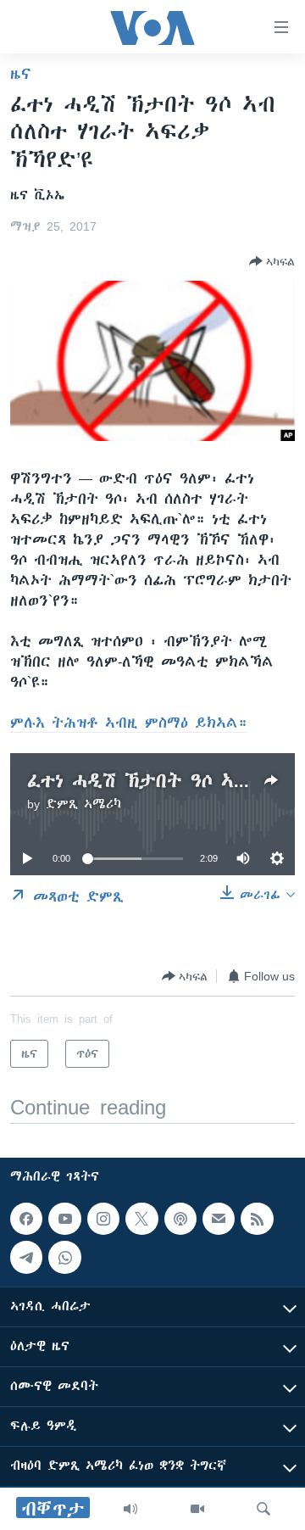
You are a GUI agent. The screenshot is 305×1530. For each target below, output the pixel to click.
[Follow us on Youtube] (64, 1219)
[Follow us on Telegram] (26, 1257)
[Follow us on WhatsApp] (64, 1257)
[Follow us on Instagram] (103, 1219)
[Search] (263, 1509)
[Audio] (130, 1509)
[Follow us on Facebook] (26, 1219)
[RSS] (257, 1219)
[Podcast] (180, 1219)
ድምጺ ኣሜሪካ (83, 804)
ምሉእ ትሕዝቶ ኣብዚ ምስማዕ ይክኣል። (128, 722)
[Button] (272, 261)
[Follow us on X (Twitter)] (141, 1219)
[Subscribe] (218, 1219)
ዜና (20, 73)
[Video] (197, 1509)
